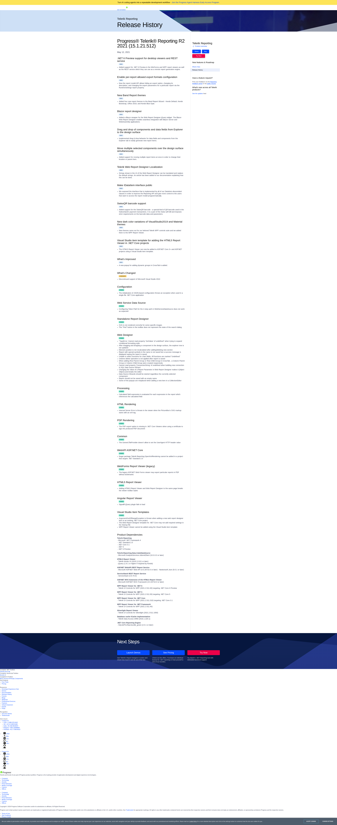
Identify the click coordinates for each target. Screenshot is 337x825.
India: (11, 726)
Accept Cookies (311, 821)
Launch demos (133, 652)
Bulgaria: (12, 727)
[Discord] (5, 748)
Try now (198, 56)
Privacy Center (6, 817)
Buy (205, 51)
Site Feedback (6, 815)
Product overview (201, 46)
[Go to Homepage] (127, 9)
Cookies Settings (327, 821)
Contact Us (5, 720)
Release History (197, 70)
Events (4, 706)
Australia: (12, 729)
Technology (5, 780)
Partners (4, 703)
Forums (4, 696)
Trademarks (129, 810)
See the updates (197, 93)
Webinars (5, 699)
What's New (196, 67)
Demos (4, 691)
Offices (4, 789)
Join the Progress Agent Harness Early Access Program (195, 2)
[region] (168, 821)
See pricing (168, 652)
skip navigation (121, 9)
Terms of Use (6, 813)
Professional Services (8, 701)
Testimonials (6, 715)
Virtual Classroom (7, 705)
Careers (4, 787)
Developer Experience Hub (10, 689)
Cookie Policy (193, 821)
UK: (11, 724)
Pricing (4, 684)
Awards (4, 782)
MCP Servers (4, 678)
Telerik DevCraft (5, 671)
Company (5, 778)
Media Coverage (7, 785)
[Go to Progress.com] (5, 773)
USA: (11, 722)
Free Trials (5, 682)
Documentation (6, 692)
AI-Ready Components (16, 678)
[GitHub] (5, 746)
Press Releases (7, 783)
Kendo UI (3, 675)
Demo (197, 51)
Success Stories (7, 713)
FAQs (3, 708)
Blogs (3, 698)
